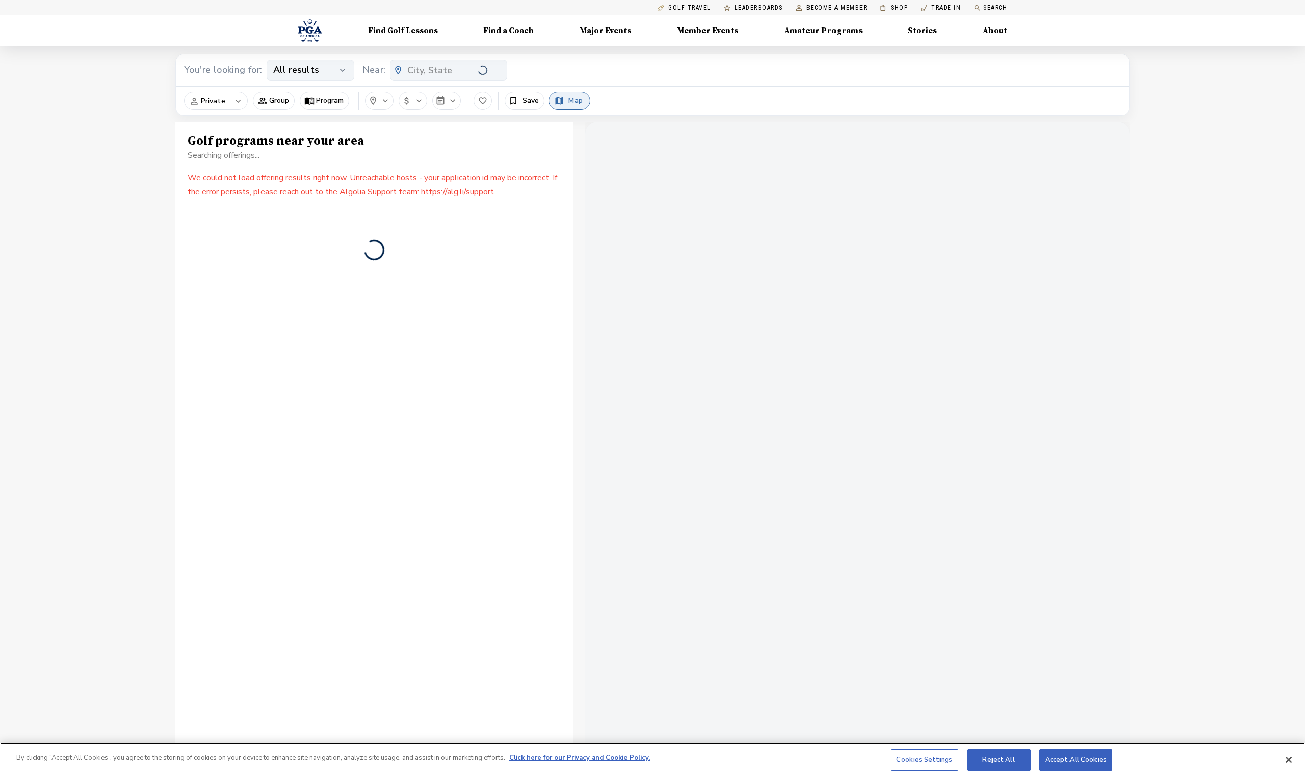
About (995, 30)
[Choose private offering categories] (238, 101)
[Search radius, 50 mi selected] (379, 101)
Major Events (605, 30)
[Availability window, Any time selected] (446, 101)
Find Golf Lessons (403, 30)
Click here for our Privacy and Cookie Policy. (579, 757)
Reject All (998, 759)
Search (995, 7)
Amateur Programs (823, 30)
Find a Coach (508, 30)
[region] (652, 761)
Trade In (941, 8)
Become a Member (837, 8)
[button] (274, 101)
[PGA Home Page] (310, 30)
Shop (894, 8)
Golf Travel (689, 8)
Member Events (707, 30)
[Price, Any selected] (413, 101)
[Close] (1288, 759)
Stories (922, 30)
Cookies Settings (924, 759)
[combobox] (448, 70)
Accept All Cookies (1076, 759)
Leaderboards (759, 8)
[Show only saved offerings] (483, 101)
